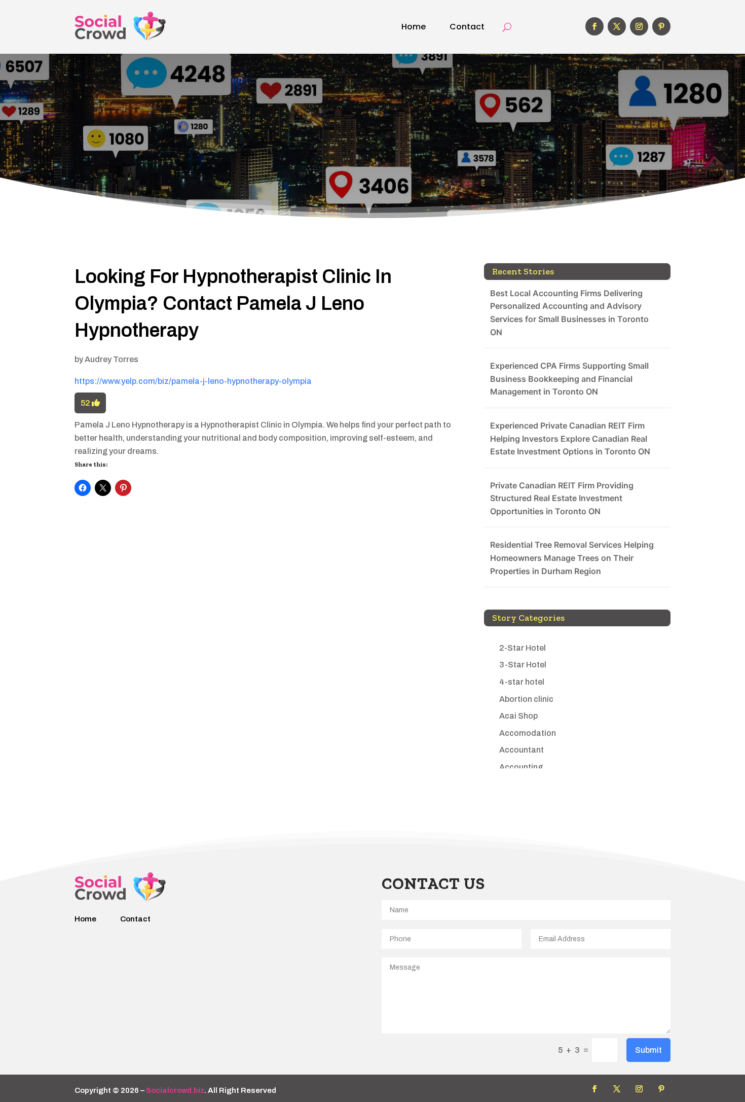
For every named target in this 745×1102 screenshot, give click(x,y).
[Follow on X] (617, 26)
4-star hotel (521, 682)
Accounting (521, 767)
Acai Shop (518, 716)
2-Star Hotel (522, 648)
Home (413, 26)
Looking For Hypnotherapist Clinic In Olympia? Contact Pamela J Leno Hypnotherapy (233, 303)
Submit (648, 1050)
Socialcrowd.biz (175, 1090)
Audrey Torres (111, 359)
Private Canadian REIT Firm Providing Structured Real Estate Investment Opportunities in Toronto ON (562, 498)
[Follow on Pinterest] (661, 26)
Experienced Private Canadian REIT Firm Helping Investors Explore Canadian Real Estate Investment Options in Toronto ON (570, 438)
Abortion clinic (526, 699)
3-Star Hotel (522, 664)
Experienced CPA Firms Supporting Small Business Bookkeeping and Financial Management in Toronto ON (569, 379)
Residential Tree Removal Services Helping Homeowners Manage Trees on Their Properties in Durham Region (572, 558)
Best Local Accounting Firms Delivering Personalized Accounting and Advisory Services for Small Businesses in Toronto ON (569, 312)
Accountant (521, 749)
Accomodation (527, 733)
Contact (467, 26)
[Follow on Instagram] (639, 26)
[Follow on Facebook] (594, 26)
